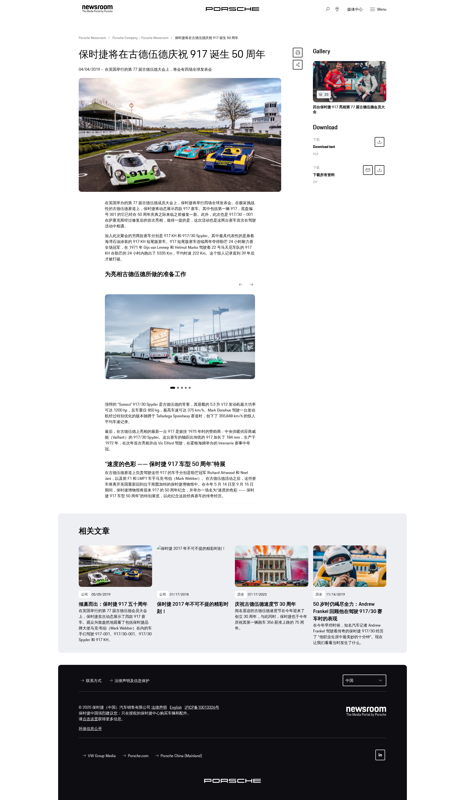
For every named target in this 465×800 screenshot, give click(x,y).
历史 (240, 594)
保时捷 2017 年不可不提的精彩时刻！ (193, 607)
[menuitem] (90, 681)
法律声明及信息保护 (132, 680)
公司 (84, 594)
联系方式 (93, 680)
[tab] (349, 52)
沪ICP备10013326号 (202, 707)
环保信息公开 (90, 728)
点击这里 (90, 719)
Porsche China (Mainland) (181, 756)
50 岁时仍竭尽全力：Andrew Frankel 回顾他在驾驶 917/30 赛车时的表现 (347, 611)
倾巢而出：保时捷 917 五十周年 (113, 604)
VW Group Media (102, 756)
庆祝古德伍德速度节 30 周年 (265, 604)
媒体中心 (355, 9)
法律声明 (159, 707)
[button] (241, 284)
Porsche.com (138, 756)
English (176, 707)
